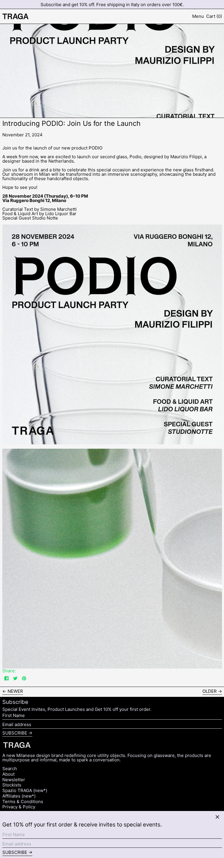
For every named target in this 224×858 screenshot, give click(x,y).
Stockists (11, 785)
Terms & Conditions (22, 801)
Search (9, 768)
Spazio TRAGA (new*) (24, 790)
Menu (198, 16)
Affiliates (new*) (19, 796)
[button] (214, 16)
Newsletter (13, 779)
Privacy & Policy (18, 807)
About (8, 774)
